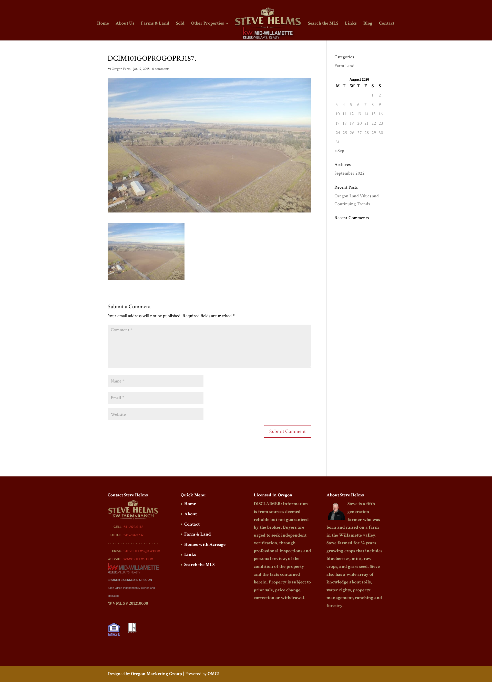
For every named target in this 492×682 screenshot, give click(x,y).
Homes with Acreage (204, 544)
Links (351, 24)
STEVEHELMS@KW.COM (142, 551)
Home (103, 24)
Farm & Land (197, 534)
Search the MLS (323, 24)
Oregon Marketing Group (156, 674)
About (190, 514)
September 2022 (349, 173)
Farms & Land (155, 24)
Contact (386, 24)
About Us (125, 24)
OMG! (213, 674)
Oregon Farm (121, 69)
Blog (367, 24)
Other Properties (207, 24)
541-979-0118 (133, 527)
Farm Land (344, 66)
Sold (180, 24)
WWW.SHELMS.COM (138, 559)
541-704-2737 (134, 535)
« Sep (339, 151)
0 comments (160, 69)
